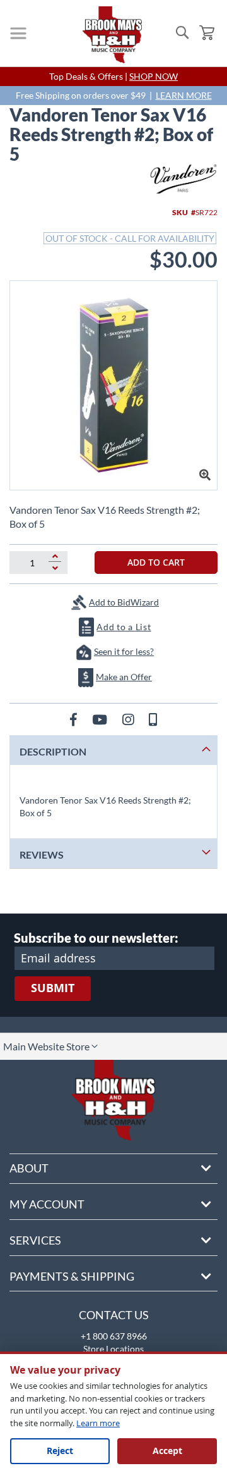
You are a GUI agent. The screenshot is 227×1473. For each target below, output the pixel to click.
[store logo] (112, 34)
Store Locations (113, 1348)
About (29, 1168)
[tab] (113, 750)
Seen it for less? (124, 651)
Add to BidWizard (124, 602)
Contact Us (114, 1315)
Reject (60, 1451)
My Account (46, 1204)
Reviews (42, 854)
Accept (167, 1451)
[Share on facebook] (74, 719)
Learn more (98, 1423)
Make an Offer (124, 676)
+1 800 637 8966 (114, 1336)
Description (53, 751)
